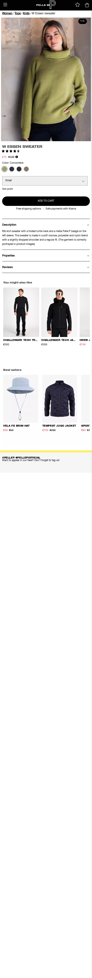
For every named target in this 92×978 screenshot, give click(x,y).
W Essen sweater (43, 13)
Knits (26, 13)
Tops (18, 13)
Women (7, 13)
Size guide (7, 189)
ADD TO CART (46, 201)
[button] (5, 4)
